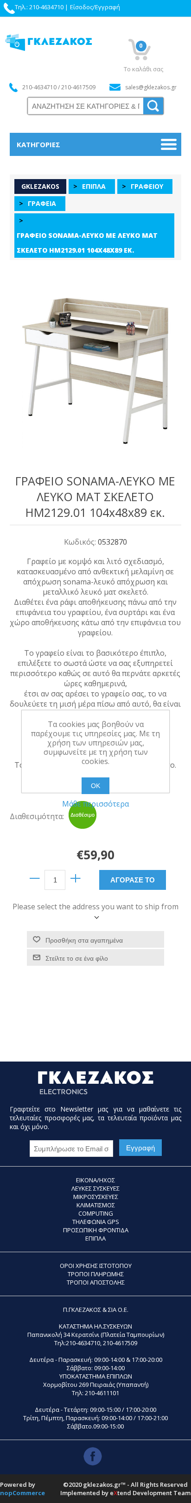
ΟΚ (95, 785)
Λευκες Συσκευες (95, 1188)
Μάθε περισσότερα (95, 804)
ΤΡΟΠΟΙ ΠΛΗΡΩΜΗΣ (96, 1274)
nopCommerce (22, 1493)
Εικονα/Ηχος (95, 1180)
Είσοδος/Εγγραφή (95, 7)
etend (120, 1493)
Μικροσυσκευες (95, 1196)
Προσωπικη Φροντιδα (95, 1230)
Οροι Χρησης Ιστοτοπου (96, 1265)
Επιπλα (95, 1238)
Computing (95, 1213)
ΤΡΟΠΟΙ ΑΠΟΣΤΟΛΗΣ (96, 1282)
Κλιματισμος (95, 1205)
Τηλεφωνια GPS (95, 1221)
